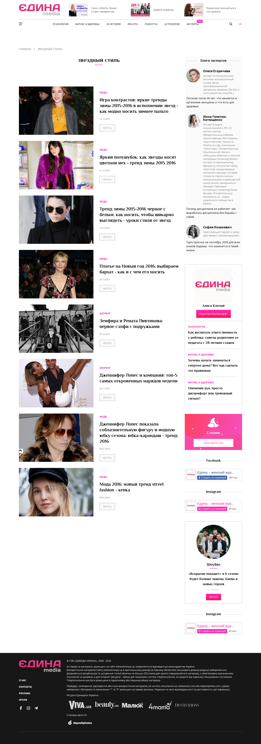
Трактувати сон (213, 442)
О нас (22, 680)
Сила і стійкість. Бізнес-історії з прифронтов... (104, 9)
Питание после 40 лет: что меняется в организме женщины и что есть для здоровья (211, 102)
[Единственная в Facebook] (21, 708)
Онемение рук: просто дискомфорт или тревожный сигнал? (210, 393)
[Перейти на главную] (39, 9)
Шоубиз (105, 313)
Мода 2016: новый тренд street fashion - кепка (132, 487)
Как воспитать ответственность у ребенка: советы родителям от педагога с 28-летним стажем (213, 338)
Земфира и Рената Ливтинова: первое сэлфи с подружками (131, 324)
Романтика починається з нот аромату (221, 9)
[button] (230, 24)
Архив (23, 699)
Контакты (25, 686)
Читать (107, 127)
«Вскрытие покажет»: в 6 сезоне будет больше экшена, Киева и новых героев (213, 579)
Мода (103, 92)
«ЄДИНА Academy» (163, 9)
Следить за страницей (213, 477)
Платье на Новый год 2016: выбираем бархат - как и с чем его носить (139, 269)
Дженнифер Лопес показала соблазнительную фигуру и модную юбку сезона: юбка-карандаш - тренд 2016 (139, 433)
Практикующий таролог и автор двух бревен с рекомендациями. (221, 233)
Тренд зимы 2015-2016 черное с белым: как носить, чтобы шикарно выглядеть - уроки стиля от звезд (137, 215)
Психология (196, 326)
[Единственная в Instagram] (28, 708)
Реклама (24, 693)
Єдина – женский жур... (215, 472)
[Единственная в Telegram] (36, 708)
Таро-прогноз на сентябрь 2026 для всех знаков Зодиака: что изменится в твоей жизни (213, 246)
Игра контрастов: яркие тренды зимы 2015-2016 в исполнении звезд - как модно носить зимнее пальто (139, 106)
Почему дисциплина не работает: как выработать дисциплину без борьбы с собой (211, 213)
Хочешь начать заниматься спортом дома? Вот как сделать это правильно (213, 366)
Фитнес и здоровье (201, 354)
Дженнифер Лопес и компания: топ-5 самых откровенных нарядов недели (139, 378)
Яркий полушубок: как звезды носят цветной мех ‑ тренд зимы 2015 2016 (138, 160)
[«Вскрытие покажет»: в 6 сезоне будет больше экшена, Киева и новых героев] (213, 542)
